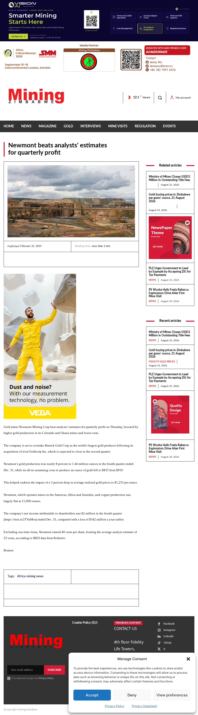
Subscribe (54, 670)
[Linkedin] (12, 259)
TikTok (167, 643)
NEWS (152, 185)
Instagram (169, 630)
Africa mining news (30, 576)
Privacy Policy (114, 706)
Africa (189, 153)
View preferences (172, 695)
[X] (34, 259)
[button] (188, 659)
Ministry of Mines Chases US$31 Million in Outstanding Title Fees (169, 334)
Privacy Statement (144, 706)
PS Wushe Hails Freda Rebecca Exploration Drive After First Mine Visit (169, 293)
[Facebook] (23, 259)
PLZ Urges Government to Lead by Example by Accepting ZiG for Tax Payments (170, 271)
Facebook (169, 623)
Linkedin (168, 636)
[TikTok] (159, 643)
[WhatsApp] (45, 259)
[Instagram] (159, 630)
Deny (132, 695)
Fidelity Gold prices (162, 206)
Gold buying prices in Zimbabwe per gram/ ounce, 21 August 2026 (169, 198)
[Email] (57, 259)
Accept (92, 695)
